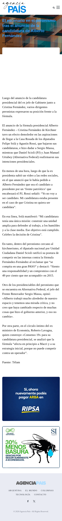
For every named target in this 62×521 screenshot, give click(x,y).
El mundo (31, 491)
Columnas (47, 491)
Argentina (15, 491)
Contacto (40, 495)
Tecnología (23, 495)
